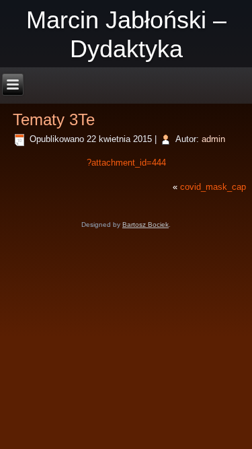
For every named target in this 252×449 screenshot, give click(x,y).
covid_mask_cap (213, 187)
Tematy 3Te (54, 119)
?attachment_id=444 (126, 163)
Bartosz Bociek (145, 224)
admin (213, 139)
